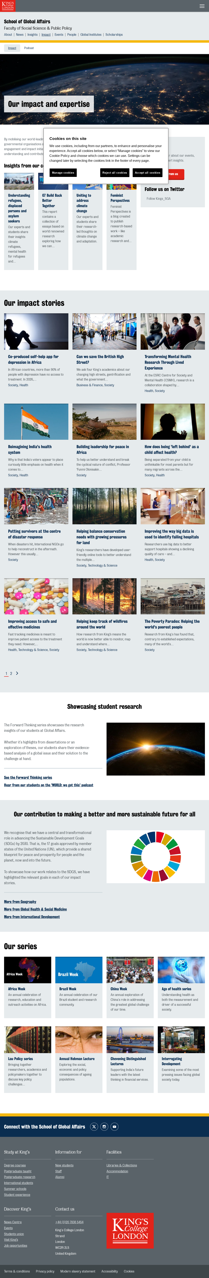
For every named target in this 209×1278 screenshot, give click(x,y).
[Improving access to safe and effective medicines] (36, 596)
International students (18, 1183)
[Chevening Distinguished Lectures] (130, 1039)
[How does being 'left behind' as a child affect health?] (173, 422)
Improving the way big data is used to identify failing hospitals (172, 534)
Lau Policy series (20, 1058)
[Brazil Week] (78, 970)
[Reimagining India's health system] (36, 422)
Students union (14, 1234)
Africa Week (16, 988)
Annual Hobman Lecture (76, 1058)
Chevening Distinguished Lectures (128, 1061)
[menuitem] (10, 34)
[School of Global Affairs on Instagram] (104, 1127)
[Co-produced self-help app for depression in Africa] (36, 331)
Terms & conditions (17, 1271)
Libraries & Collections (122, 1165)
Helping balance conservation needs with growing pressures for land (102, 537)
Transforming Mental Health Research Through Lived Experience (168, 362)
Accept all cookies (147, 172)
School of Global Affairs (27, 21)
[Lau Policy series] (27, 1039)
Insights (33, 34)
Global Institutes (90, 34)
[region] (106, 156)
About (8, 34)
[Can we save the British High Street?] (104, 331)
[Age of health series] (181, 970)
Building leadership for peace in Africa (103, 449)
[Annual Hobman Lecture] (78, 1039)
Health (24, 385)
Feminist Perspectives (120, 198)
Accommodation (117, 1171)
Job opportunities (15, 1245)
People (71, 34)
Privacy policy (45, 1271)
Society (13, 385)
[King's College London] (130, 1227)
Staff (58, 1171)
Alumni (59, 1177)
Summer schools (15, 1189)
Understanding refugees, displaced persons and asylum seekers (19, 208)
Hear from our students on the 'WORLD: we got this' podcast (48, 785)
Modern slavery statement (77, 1271)
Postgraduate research (19, 1177)
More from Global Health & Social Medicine (35, 909)
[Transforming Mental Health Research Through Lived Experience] (173, 331)
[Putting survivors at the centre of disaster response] (36, 506)
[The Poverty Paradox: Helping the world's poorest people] (173, 596)
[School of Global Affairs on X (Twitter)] (94, 1127)
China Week (119, 988)
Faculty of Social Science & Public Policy (38, 28)
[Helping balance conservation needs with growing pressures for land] (104, 506)
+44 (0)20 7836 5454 (69, 1222)
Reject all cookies (114, 172)
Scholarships (114, 34)
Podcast (29, 48)
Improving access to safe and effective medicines (32, 624)
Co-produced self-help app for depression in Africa (33, 359)
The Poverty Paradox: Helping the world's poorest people (172, 624)
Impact (46, 34)
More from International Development (32, 916)
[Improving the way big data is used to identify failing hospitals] (173, 506)
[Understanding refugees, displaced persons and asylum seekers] (19, 181)
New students (64, 1165)
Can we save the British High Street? (100, 359)
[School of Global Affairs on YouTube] (114, 1127)
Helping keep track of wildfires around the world (102, 624)
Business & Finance (90, 385)
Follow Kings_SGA (159, 198)
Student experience (17, 1195)
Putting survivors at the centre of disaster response (34, 534)
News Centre (13, 1222)
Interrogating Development (172, 1061)
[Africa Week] (27, 970)
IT (108, 1177)
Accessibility (109, 1271)
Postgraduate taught (17, 1171)
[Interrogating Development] (181, 1039)
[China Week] (130, 970)
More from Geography (20, 901)
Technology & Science (102, 565)
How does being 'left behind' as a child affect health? (172, 449)
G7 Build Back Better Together (52, 200)
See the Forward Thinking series (28, 777)
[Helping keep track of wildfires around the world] (104, 596)
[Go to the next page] (16, 673)
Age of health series (176, 988)
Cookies (129, 1271)
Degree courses (15, 1165)
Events (59, 34)
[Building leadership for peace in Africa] (104, 422)
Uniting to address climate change (84, 203)
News (19, 34)
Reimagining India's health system (30, 449)
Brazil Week (67, 988)
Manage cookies (63, 172)
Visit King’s (11, 1239)
